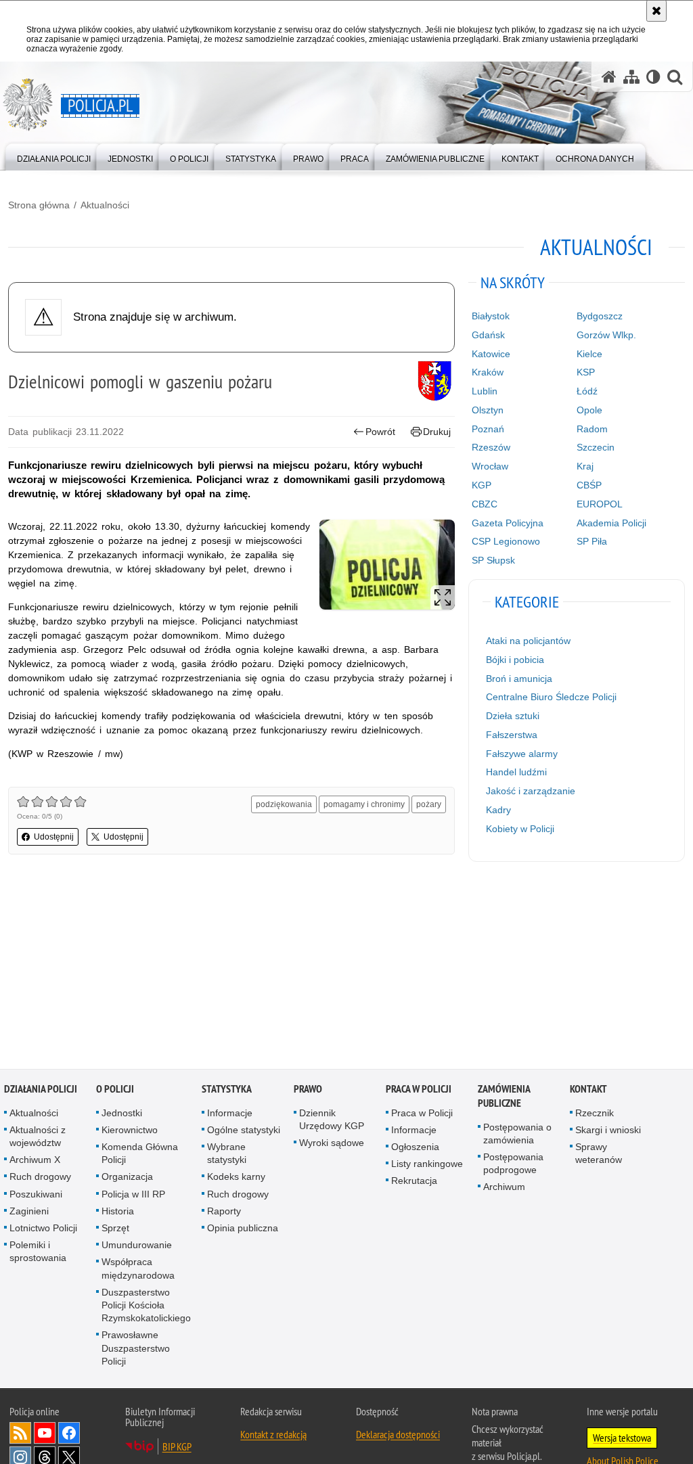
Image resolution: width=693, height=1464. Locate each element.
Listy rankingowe (427, 1165)
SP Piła (592, 541)
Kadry (498, 809)
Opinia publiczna (242, 1229)
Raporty (224, 1212)
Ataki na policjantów (528, 640)
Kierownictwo (130, 1131)
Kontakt (588, 1089)
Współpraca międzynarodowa (138, 1269)
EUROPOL (600, 504)
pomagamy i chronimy (364, 804)
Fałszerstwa (511, 734)
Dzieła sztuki (512, 715)
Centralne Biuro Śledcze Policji (551, 696)
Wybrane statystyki (226, 1154)
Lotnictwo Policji (43, 1229)
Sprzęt (115, 1229)
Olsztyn (488, 410)
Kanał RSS (20, 1434)
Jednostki (122, 1113)
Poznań (488, 429)
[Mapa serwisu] (631, 76)
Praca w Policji (418, 1089)
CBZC (484, 504)
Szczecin (595, 447)
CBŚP (589, 485)
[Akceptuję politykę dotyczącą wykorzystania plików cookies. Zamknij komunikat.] (656, 11)
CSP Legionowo (506, 541)
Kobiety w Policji (520, 828)
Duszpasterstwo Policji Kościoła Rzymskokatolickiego (146, 1306)
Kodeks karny (236, 1177)
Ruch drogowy (40, 1177)
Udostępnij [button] (54, 837)
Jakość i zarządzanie (530, 790)
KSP (586, 372)
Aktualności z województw (37, 1137)
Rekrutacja (414, 1181)
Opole (589, 410)
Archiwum (504, 1188)
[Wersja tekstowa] (653, 76)
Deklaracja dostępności (398, 1435)
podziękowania (284, 804)
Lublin (484, 391)
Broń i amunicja (519, 678)
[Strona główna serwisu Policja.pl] (609, 76)
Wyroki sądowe (331, 1144)
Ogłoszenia (415, 1148)
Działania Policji (40, 1089)
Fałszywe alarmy (522, 753)
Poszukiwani (35, 1194)
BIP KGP (177, 1448)
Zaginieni (29, 1212)
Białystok (491, 316)
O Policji (115, 1089)
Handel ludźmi (516, 772)
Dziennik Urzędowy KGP (331, 1120)
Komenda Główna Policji (140, 1154)
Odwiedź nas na (44, 1434)
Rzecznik (594, 1113)
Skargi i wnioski (608, 1131)
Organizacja (127, 1177)
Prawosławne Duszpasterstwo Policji (136, 1349)
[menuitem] (54, 155)
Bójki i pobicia (515, 659)
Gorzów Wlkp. (606, 334)
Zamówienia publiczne (504, 1096)
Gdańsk (488, 334)
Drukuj (437, 431)
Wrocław (490, 466)
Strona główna (39, 205)
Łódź (587, 391)
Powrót (380, 431)
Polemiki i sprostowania (37, 1252)
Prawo (308, 1089)
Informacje (229, 1113)
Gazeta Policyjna (507, 523)
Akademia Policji (611, 523)
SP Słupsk (493, 560)
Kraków (488, 372)
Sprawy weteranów (598, 1154)
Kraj (585, 466)
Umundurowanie (137, 1246)
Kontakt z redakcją (273, 1435)
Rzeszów (491, 447)
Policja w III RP (133, 1194)
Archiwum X (34, 1161)
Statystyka (227, 1089)
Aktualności (105, 205)
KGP (481, 485)
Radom (592, 429)
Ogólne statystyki (243, 1131)
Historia (118, 1212)
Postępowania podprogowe (513, 1164)
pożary (428, 804)
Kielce (589, 353)
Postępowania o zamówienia (517, 1134)
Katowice (491, 353)
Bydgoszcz (600, 316)
